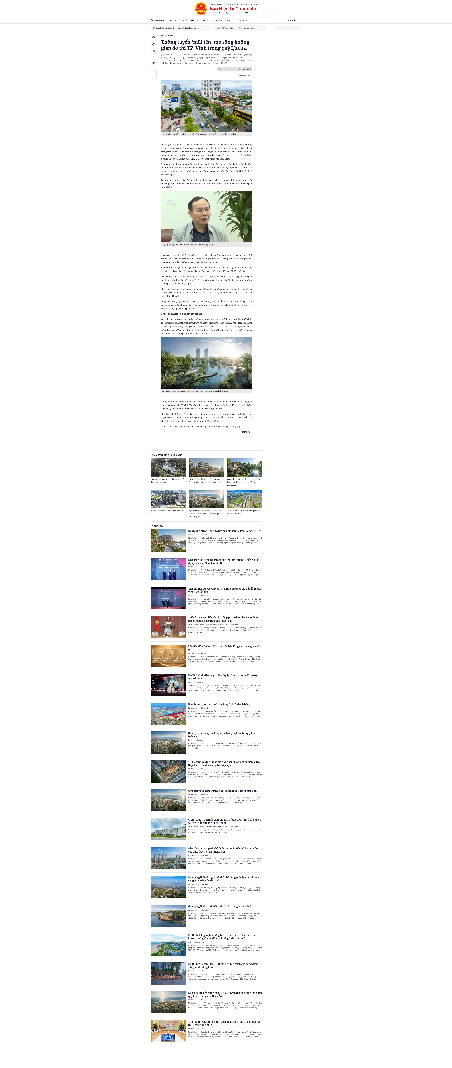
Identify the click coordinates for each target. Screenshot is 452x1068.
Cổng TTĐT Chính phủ (225, 28)
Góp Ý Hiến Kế (244, 20)
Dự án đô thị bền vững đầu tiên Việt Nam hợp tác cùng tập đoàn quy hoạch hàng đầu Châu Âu (225, 994)
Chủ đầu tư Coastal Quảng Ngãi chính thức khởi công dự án (222, 790)
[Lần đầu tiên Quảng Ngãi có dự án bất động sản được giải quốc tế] (168, 656)
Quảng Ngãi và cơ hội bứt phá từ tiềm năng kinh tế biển (220, 906)
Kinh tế (183, 20)
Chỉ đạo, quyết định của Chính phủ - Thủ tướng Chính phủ (208, 624)
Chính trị (172, 20)
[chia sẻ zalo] (154, 44)
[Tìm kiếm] (300, 20)
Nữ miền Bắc (246, 69)
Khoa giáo (217, 20)
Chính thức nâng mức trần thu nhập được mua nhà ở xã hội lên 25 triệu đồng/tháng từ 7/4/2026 (224, 821)
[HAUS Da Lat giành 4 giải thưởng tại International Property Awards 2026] (168, 685)
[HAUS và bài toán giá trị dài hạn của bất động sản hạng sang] (168, 467)
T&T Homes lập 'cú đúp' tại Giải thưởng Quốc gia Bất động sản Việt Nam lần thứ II (224, 590)
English (239, 13)
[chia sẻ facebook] (154, 37)
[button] (206, 28)
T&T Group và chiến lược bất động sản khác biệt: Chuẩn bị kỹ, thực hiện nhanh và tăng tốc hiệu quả (224, 763)
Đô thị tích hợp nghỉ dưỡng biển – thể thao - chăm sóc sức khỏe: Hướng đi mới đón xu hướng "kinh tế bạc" (222, 937)
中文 (246, 13)
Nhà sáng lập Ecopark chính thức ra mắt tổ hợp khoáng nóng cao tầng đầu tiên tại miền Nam (223, 850)
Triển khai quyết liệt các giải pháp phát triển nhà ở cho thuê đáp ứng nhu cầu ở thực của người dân (223, 619)
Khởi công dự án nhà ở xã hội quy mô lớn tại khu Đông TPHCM (224, 531)
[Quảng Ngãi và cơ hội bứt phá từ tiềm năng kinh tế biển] (168, 916)
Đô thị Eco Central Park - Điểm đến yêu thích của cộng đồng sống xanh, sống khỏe (223, 966)
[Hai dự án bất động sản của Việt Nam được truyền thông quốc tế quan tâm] (206, 467)
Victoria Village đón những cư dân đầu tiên (167, 512)
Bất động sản (167, 36)
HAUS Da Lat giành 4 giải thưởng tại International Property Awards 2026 (222, 677)
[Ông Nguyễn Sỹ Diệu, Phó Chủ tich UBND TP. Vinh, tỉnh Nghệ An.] (206, 216)
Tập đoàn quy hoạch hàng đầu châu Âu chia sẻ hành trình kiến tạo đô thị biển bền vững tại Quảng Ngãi (205, 514)
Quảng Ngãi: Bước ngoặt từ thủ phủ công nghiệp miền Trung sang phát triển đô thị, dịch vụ (223, 879)
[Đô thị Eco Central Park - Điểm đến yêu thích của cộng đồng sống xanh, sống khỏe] (168, 973)
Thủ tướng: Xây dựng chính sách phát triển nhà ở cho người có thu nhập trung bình (224, 1023)
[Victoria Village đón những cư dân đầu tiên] (168, 499)
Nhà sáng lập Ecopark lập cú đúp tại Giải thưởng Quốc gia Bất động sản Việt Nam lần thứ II (223, 561)
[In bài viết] (154, 63)
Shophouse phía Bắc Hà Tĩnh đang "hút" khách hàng (219, 704)
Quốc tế (229, 20)
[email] (259, 28)
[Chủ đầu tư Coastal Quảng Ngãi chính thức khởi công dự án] (168, 800)
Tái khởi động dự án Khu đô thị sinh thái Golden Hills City (244, 512)
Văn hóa (194, 20)
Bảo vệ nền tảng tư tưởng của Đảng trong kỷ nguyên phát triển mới (179, 28)
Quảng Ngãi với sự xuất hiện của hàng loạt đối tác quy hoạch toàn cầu (223, 735)
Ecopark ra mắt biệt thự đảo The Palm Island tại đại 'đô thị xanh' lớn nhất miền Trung (243, 482)
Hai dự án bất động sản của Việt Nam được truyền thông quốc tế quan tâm (204, 480)
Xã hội (205, 20)
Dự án (190, 682)
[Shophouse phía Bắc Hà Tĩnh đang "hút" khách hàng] (168, 714)
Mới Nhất (292, 20)
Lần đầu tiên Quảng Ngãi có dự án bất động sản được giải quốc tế (224, 648)
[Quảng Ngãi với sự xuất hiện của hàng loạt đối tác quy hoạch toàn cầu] (168, 742)
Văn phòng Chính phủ (246, 28)
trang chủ (159, 20)
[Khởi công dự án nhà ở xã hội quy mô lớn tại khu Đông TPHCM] (168, 540)
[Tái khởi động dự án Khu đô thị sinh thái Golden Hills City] (244, 499)
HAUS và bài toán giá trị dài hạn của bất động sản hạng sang (168, 480)
